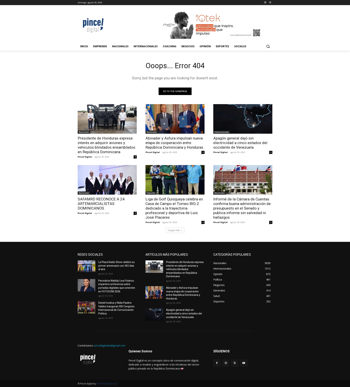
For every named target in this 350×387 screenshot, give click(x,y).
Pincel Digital (85, 156)
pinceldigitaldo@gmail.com (109, 345)
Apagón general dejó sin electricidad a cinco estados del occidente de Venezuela (240, 143)
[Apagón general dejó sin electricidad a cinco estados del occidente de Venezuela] (242, 119)
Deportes (151, 193)
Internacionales (221, 132)
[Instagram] (265, 3)
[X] (270, 3)
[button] (268, 46)
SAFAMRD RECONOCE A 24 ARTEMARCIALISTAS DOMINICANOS (101, 203)
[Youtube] (243, 363)
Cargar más (174, 230)
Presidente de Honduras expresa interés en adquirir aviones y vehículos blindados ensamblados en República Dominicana (106, 145)
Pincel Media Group (107, 383)
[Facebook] (216, 363)
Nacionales (84, 132)
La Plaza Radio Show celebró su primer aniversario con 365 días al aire (116, 266)
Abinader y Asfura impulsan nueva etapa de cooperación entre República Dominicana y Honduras (174, 143)
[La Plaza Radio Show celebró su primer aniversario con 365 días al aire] (86, 266)
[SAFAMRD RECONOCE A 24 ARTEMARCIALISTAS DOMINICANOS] (107, 180)
